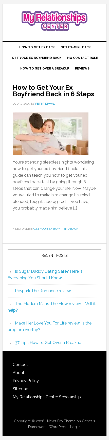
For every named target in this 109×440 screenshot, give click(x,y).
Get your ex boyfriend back (55, 228)
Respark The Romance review (43, 290)
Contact (20, 364)
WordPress (58, 427)
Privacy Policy (26, 380)
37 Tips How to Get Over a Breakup (48, 342)
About (18, 372)
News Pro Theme (61, 421)
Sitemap (20, 388)
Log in (75, 427)
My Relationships (55, 20)
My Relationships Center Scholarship (47, 397)
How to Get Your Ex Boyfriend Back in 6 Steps (53, 91)
